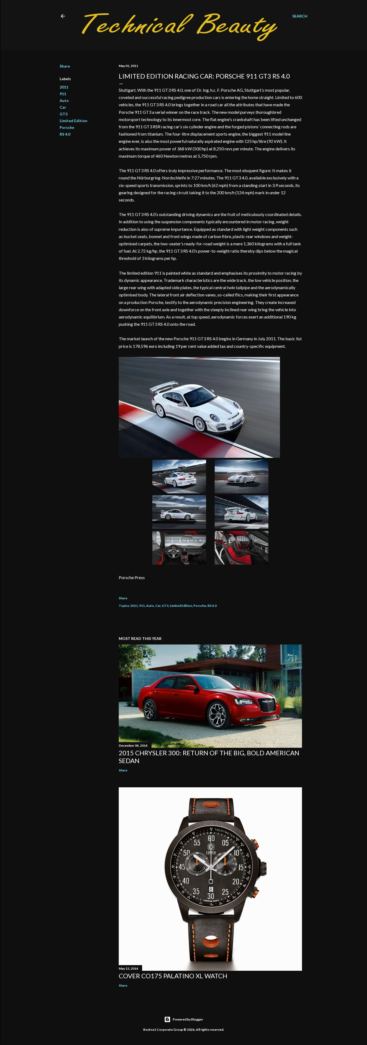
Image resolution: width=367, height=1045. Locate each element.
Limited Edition (73, 120)
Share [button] (65, 66)
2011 (64, 87)
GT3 (63, 114)
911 (63, 93)
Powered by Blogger (188, 1019)
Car (63, 107)
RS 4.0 (65, 134)
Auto (64, 100)
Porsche (67, 127)
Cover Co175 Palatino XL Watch (173, 976)
